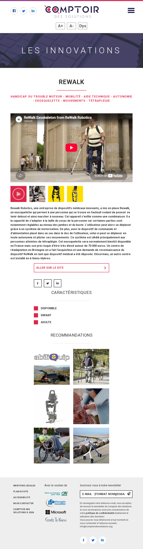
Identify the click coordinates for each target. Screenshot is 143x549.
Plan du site (20, 491)
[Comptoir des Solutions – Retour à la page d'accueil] (71, 11)
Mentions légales (24, 485)
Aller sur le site (50, 267)
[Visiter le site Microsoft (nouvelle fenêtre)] (56, 512)
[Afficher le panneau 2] (37, 194)
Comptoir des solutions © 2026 (23, 511)
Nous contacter (23, 503)
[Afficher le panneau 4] (75, 194)
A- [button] (71, 26)
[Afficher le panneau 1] (18, 194)
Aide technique (97, 96)
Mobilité (73, 96)
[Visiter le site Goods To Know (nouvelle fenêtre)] (56, 520)
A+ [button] (60, 26)
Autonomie (122, 96)
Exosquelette (47, 100)
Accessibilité (21, 497)
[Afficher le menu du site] (131, 10)
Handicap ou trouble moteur (36, 96)
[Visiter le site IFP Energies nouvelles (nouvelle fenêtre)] (56, 503)
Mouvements (74, 100)
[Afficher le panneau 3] (56, 194)
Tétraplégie (99, 100)
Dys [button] (82, 26)
